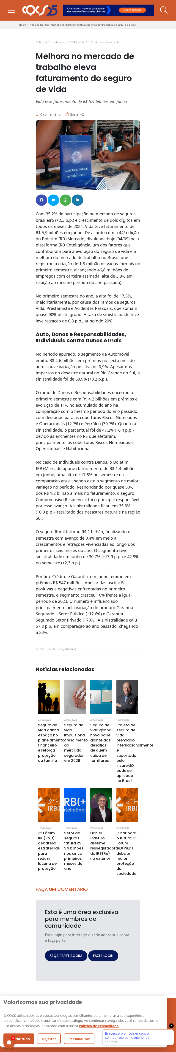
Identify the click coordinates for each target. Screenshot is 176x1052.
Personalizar (79, 1038)
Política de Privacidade (99, 1025)
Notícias (34, 24)
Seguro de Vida (51, 649)
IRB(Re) (70, 649)
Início (22, 24)
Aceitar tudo (19, 1038)
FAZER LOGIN (103, 955)
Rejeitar (49, 1038)
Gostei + (76, 114)
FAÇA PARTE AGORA (66, 955)
